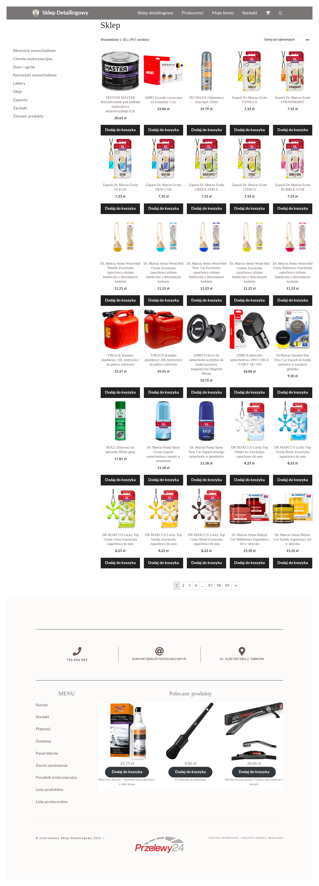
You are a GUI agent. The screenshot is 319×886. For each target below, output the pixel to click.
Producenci (192, 13)
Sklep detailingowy (155, 13)
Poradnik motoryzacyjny (56, 778)
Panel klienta (47, 754)
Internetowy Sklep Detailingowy (66, 838)
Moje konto (223, 13)
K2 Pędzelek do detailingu (190, 779)
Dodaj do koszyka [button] (120, 130)
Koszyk (42, 705)
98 (219, 586)
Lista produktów (49, 790)
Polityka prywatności (224, 838)
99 (227, 586)
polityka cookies (254, 838)
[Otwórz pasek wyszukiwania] (281, 13)
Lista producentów (52, 802)
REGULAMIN (276, 838)
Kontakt (249, 13)
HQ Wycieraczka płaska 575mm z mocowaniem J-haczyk (254, 782)
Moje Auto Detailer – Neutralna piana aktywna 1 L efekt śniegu (127, 782)
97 (210, 586)
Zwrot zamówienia (51, 766)
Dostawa (43, 741)
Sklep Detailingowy (65, 13)
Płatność (43, 729)
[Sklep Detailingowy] (35, 13)
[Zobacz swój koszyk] (268, 13)
